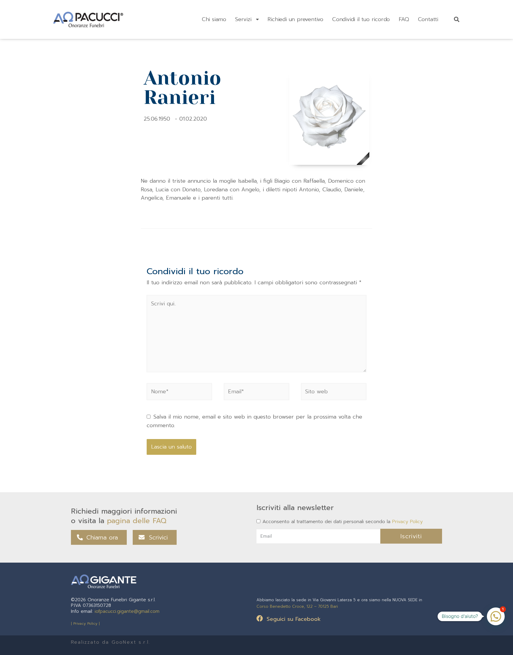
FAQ (404, 19)
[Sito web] (333, 393)
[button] (99, 537)
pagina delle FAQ (137, 520)
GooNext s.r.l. (131, 642)
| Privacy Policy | (85, 623)
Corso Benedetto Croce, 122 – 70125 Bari (297, 606)
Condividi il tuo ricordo (361, 19)
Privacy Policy (407, 521)
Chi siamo (214, 19)
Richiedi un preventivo (295, 19)
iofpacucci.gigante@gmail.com (127, 611)
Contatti (428, 19)
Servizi (243, 19)
